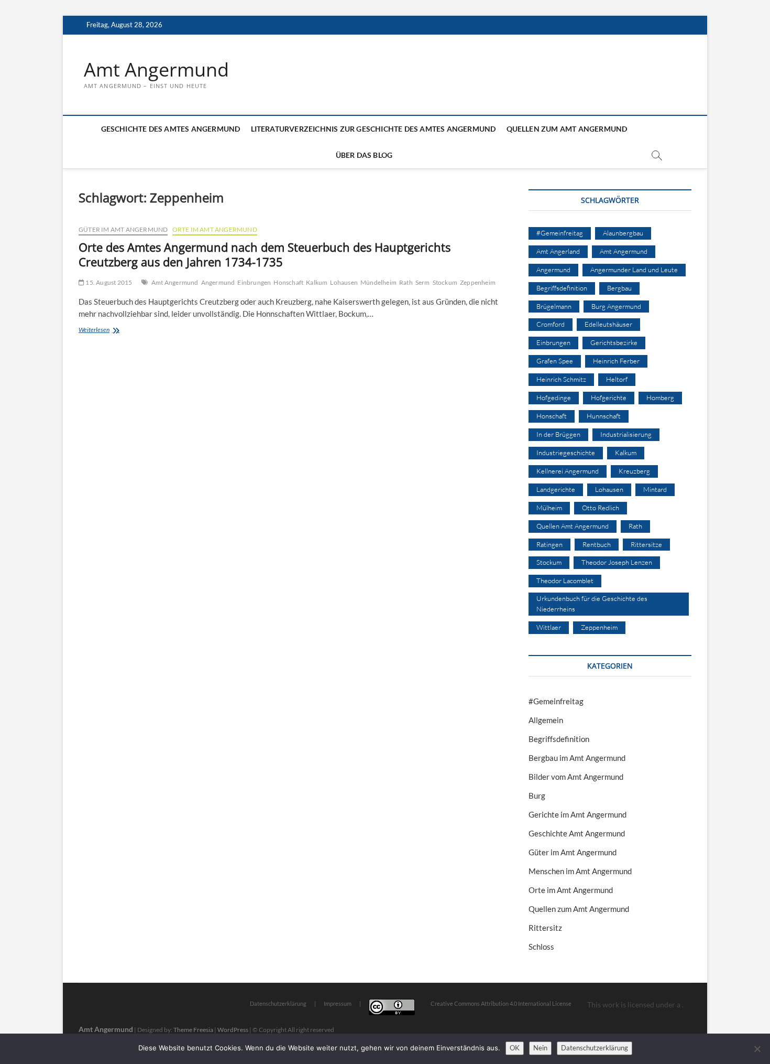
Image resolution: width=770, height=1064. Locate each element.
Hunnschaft (604, 416)
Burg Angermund (616, 306)
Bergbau (619, 288)
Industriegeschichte (565, 452)
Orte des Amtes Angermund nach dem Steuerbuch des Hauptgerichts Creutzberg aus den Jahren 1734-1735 (264, 254)
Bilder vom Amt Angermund (576, 776)
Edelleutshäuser (608, 324)
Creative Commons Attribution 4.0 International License (501, 1003)
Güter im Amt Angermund (123, 229)
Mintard (655, 489)
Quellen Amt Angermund (572, 526)
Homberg (660, 397)
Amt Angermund (156, 69)
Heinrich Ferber (616, 361)
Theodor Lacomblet (564, 580)
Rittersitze (646, 544)
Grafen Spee (554, 361)
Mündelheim (378, 282)
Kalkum (316, 282)
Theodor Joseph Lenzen (616, 562)
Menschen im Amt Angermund (580, 871)
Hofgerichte (608, 397)
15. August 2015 (108, 282)
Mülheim (549, 507)
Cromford (550, 324)
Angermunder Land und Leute (634, 269)
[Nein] (757, 1049)
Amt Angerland (558, 251)
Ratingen (549, 544)
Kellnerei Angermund (567, 471)
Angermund (218, 282)
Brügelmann (553, 306)
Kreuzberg (634, 471)
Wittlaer (548, 627)
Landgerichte (555, 489)
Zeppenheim (478, 282)
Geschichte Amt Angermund (577, 833)
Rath (406, 282)
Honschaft (288, 282)
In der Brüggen (558, 434)
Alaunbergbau (623, 233)
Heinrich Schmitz (561, 379)
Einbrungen (254, 282)
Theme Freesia (193, 1030)
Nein (540, 1048)
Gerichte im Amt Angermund (577, 814)
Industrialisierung (626, 434)
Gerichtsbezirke (613, 342)
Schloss (541, 946)
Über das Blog (364, 155)
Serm (422, 282)
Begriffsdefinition (561, 288)
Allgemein (546, 720)
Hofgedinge (553, 397)
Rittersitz (545, 927)
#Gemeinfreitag (559, 233)
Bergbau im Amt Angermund (577, 757)
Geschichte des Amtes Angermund (170, 128)
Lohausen (344, 282)
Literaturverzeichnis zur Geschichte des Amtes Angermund (373, 128)
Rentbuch (596, 544)
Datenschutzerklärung (278, 1003)
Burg (537, 795)
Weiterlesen (112, 330)
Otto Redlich (600, 507)
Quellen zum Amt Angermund (567, 128)
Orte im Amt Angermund (214, 229)
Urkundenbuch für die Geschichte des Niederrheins (591, 603)
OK (515, 1048)
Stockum (445, 282)
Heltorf (617, 379)
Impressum (337, 1003)
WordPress (232, 1030)
